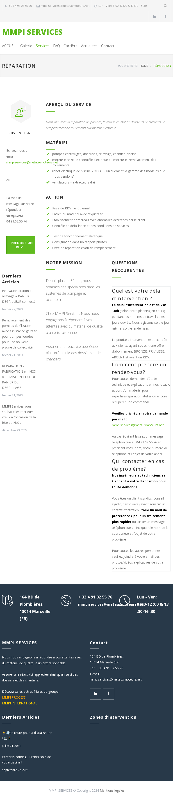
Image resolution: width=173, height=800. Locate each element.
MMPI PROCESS (14, 697)
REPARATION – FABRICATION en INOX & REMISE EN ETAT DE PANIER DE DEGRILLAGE (19, 377)
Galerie (26, 45)
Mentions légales (112, 790)
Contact (107, 45)
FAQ (56, 45)
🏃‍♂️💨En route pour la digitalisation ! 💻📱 (27, 735)
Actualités (89, 45)
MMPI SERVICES (32, 32)
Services (43, 45)
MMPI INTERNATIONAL (19, 703)
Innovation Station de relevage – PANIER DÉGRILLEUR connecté (19, 296)
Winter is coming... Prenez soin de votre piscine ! (26, 759)
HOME (144, 66)
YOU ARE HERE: (128, 66)
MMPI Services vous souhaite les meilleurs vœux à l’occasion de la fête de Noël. (19, 414)
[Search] (165, 5)
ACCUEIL (9, 45)
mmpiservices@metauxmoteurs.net (65, 6)
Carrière (70, 45)
